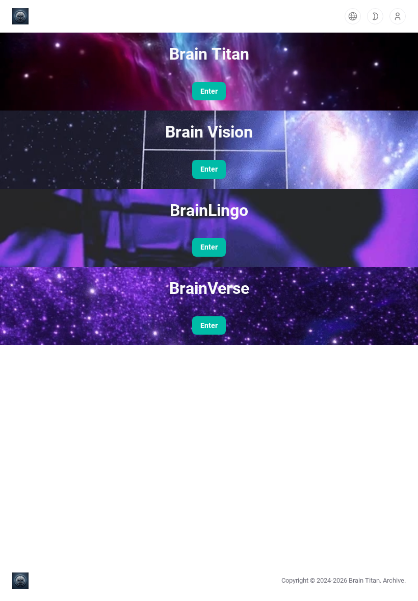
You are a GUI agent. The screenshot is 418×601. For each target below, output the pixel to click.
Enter (209, 91)
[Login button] (397, 16)
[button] (353, 16)
